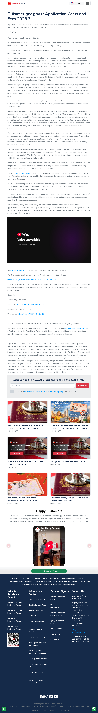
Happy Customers (49, 511)
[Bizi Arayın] (4, 709)
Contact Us (54, 639)
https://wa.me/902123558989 (31, 314)
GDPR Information (36, 616)
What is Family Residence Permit (14, 627)
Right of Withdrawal (37, 599)
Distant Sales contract (37, 637)
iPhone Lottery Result (37, 610)
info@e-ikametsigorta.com (79, 631)
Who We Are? (56, 634)
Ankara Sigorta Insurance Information (37, 652)
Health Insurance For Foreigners (58, 606)
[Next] (89, 546)
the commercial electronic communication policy (43, 391)
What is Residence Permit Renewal (57, 614)
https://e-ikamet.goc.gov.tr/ (75, 328)
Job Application (56, 628)
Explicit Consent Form (37, 605)
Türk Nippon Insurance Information (37, 644)
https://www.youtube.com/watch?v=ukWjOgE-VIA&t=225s (32, 279)
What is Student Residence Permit (14, 619)
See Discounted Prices (49, 571)
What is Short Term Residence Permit (15, 611)
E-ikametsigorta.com (22, 173)
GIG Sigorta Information (38, 659)
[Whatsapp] (94, 709)
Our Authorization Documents (36, 681)
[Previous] (8, 546)
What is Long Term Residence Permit (14, 603)
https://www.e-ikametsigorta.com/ (30, 304)
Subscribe (82, 385)
